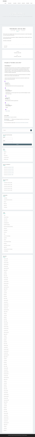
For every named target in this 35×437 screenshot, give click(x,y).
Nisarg (26, 435)
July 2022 (5, 313)
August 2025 (5, 270)
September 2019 (6, 377)
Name (4, 137)
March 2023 (5, 298)
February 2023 (6, 300)
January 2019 (6, 392)
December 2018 (6, 394)
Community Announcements (8, 199)
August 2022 (5, 311)
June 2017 (5, 428)
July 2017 (5, 426)
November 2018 (6, 396)
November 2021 (6, 328)
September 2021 (6, 332)
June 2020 (5, 360)
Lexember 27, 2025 (11, 167)
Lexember (5, 237)
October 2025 (6, 266)
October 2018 (6, 398)
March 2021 (5, 343)
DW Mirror (27, 3)
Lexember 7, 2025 (10, 174)
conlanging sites (6, 222)
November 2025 (6, 264)
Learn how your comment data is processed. (22, 122)
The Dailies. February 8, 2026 (8, 182)
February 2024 (6, 277)
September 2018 (6, 400)
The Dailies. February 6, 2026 (8, 186)
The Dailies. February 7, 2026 (8, 184)
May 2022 (5, 317)
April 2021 (5, 341)
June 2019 (5, 383)
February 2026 (6, 258)
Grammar (5, 232)
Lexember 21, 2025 (11, 170)
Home (5, 3)
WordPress (19, 435)
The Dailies (5, 207)
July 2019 (5, 381)
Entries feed (5, 155)
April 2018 (5, 409)
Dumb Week (5, 230)
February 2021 (6, 345)
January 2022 (6, 324)
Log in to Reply (7, 82)
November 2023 (6, 283)
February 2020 (6, 368)
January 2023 (6, 302)
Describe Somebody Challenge (8, 226)
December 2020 (6, 349)
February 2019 (6, 390)
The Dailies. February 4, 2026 (8, 190)
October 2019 (6, 375)
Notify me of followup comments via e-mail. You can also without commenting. (16, 120)
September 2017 (6, 422)
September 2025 (6, 268)
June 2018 (5, 405)
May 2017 (5, 430)
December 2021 (6, 326)
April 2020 (5, 364)
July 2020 (5, 358)
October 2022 (6, 307)
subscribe (5, 120)
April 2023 (5, 296)
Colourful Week (6, 217)
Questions (5, 247)
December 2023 (6, 281)
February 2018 (6, 413)
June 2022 (5, 315)
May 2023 (5, 294)
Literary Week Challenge (7, 241)
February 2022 (6, 322)
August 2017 (5, 424)
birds (4, 215)
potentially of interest (7, 245)
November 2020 (6, 351)
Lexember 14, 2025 (11, 172)
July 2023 (5, 290)
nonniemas (18, 30)
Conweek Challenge (7, 224)
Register (5, 151)
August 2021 (5, 334)
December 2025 (6, 262)
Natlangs (5, 243)
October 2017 (6, 420)
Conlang (5, 1)
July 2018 (5, 403)
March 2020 (5, 366)
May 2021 (5, 339)
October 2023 (6, 285)
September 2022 (6, 309)
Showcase (19, 3)
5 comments (23, 30)
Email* (4, 140)
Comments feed (6, 157)
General (5, 201)
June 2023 (5, 292)
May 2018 (5, 407)
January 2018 (6, 415)
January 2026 (6, 260)
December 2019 (6, 371)
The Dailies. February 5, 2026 (8, 188)
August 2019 (5, 379)
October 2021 (6, 330)
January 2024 (6, 279)
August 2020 (5, 356)
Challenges (14, 3)
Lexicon (5, 239)
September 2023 (6, 287)
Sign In (31, 3)
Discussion (9, 3)
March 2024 (5, 275)
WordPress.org (6, 159)
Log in (5, 153)
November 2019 (6, 373)
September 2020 (6, 354)
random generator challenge (8, 249)
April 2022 (5, 319)
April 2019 (5, 386)
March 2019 (5, 388)
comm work (5, 220)
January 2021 (6, 347)
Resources (23, 3)
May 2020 (5, 362)
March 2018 (5, 411)
